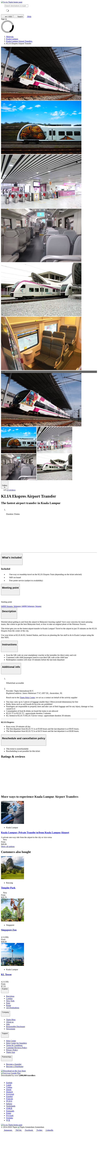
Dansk (8, 1089)
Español (9, 1096)
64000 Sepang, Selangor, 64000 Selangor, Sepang (21, 606)
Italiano (9, 1104)
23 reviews (11, 490)
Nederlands (10, 1106)
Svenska (9, 1118)
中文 (8, 1120)
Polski (8, 1113)
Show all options (8, 846)
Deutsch (9, 1092)
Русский (9, 1115)
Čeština (9, 1087)
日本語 (9, 1108)
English (9, 1083)
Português (10, 1111)
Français (9, 1099)
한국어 (9, 1101)
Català (8, 1085)
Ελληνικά (10, 1094)
